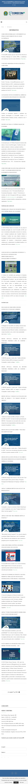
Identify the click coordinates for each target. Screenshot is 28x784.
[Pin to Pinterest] (16, 692)
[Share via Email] (19, 692)
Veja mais (22, 782)
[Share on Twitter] (14, 692)
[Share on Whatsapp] (17, 692)
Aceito (16, 782)
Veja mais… (14, 90)
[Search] (26, 22)
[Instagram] (14, 5)
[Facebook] (12, 773)
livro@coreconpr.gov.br (11, 197)
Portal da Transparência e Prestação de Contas (13, 1)
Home (2, 26)
